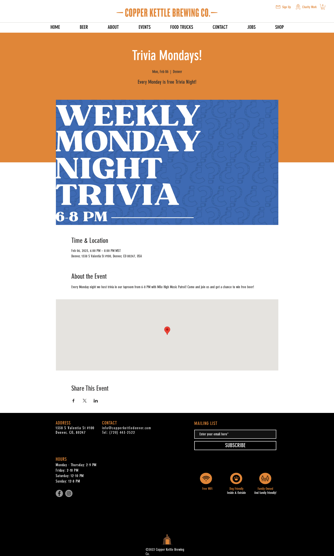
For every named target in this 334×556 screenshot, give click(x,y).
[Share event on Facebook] (73, 400)
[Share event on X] (84, 400)
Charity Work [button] (309, 7)
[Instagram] (68, 493)
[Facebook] (59, 493)
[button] (278, 6)
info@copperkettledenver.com (126, 428)
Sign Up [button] (286, 7)
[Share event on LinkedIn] (96, 400)
